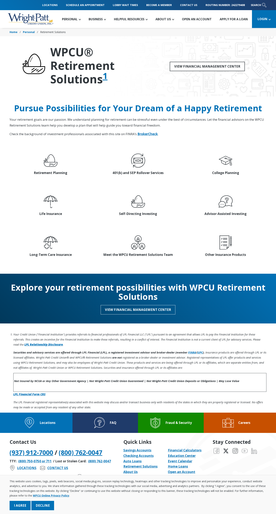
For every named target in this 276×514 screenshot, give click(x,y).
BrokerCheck (147, 134)
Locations (50, 5)
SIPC (200, 352)
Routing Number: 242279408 (225, 5)
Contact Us (188, 5)
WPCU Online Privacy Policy (51, 495)
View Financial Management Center (207, 66)
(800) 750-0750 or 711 (35, 461)
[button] (71, 19)
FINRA (192, 352)
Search (256, 5)
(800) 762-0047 (80, 452)
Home (13, 32)
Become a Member (159, 5)
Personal (29, 32)
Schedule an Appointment (85, 5)
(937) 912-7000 (31, 452)
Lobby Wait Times (125, 5)
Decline (43, 505)
